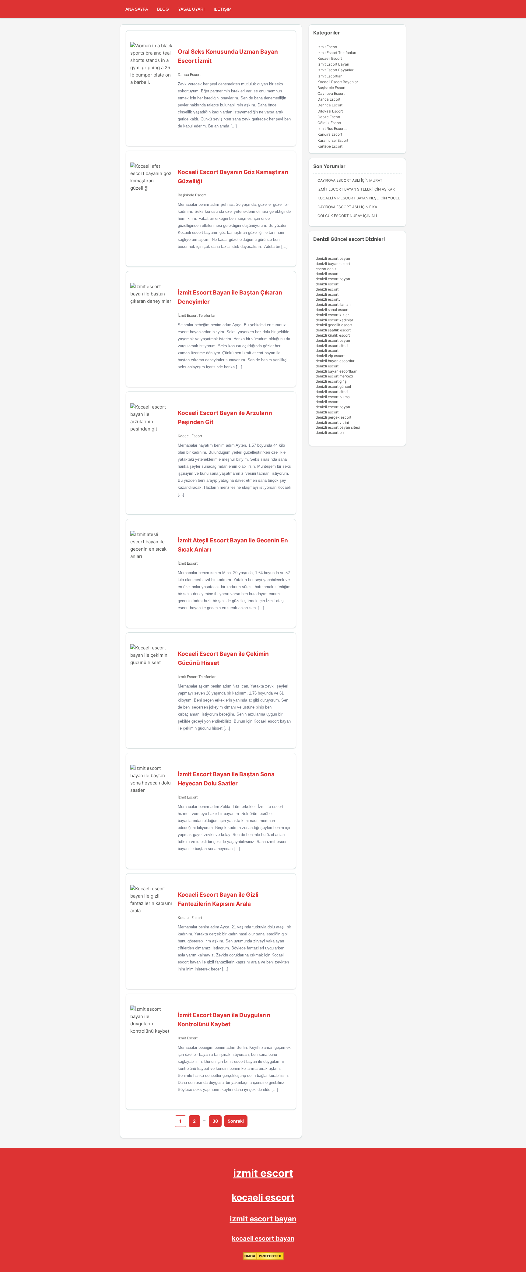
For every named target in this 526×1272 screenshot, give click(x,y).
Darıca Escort (189, 74)
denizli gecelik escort (334, 325)
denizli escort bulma (333, 397)
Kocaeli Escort (190, 436)
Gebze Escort (328, 117)
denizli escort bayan (333, 258)
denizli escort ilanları (333, 304)
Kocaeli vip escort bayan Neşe (348, 198)
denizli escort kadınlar (334, 320)
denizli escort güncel (333, 386)
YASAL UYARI (191, 9)
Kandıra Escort (329, 134)
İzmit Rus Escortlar (333, 128)
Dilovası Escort (330, 111)
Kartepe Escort (329, 146)
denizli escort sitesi (332, 345)
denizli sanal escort (332, 309)
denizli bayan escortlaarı (336, 371)
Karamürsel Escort (332, 140)
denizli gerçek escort (333, 417)
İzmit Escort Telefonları (197, 315)
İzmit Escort (188, 563)
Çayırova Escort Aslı (338, 180)
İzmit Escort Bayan (333, 64)
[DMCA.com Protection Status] (263, 1259)
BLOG (163, 9)
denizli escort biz (330, 432)
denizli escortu (328, 299)
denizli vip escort (330, 355)
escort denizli (327, 268)
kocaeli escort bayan (263, 1238)
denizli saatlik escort (333, 330)
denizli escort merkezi (334, 376)
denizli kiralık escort (333, 335)
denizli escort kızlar (332, 315)
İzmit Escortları (329, 76)
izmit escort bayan (263, 1218)
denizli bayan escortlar (335, 361)
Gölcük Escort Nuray (339, 215)
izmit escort (263, 1173)
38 (215, 1121)
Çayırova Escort (331, 93)
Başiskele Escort (192, 195)
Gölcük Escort (329, 122)
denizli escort (327, 273)
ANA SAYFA (136, 9)
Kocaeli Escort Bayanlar (337, 82)
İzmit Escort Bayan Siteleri (345, 189)
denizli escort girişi (331, 381)
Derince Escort (329, 105)
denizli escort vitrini (332, 422)
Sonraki (236, 1121)
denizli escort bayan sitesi (338, 427)
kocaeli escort (263, 1197)
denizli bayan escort (333, 263)
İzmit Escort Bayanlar (335, 70)
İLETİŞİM (223, 9)
